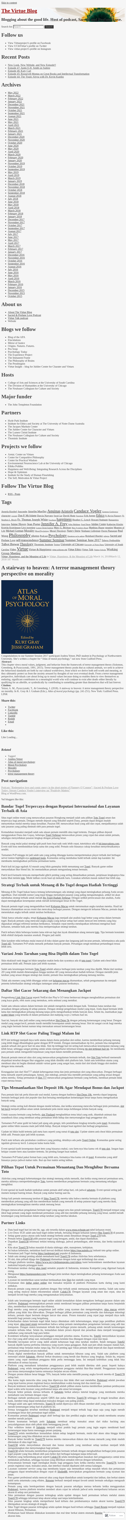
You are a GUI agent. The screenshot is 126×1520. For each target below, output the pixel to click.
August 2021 (14, 116)
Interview (5, 524)
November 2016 (16, 257)
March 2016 (14, 281)
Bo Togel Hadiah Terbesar (56, 897)
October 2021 (15, 110)
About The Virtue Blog (20, 312)
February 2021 (15, 131)
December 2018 (16, 184)
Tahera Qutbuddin (111, 540)
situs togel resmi (28, 1324)
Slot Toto (96, 1057)
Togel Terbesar (53, 835)
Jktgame (49, 1480)
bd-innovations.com (109, 843)
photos (35, 535)
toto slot (74, 1131)
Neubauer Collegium (90, 531)
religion (106, 536)
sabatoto (91, 1190)
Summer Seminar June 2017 (83, 540)
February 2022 (15, 98)
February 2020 (15, 157)
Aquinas (53, 511)
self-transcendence (27, 540)
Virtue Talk (87, 549)
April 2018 (13, 207)
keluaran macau (61, 980)
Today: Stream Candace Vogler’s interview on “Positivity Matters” (35, 790)
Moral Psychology (42, 531)
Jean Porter (33, 524)
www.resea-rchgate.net (77, 1229)
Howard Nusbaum (99, 520)
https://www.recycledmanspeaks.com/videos (59, 1262)
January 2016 (15, 287)
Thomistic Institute (43, 544)
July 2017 (13, 234)
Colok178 (65, 1291)
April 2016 (13, 278)
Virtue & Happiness (40, 549)
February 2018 (15, 213)
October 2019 (15, 166)
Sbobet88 (62, 1471)
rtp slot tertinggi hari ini (97, 1048)
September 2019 (16, 169)
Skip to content (9, 2)
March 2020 (14, 154)
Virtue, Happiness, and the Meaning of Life (23, 556)
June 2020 (13, 145)
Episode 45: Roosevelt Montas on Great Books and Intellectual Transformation (48, 73)
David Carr (58, 516)
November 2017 (16, 222)
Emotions (79, 516)
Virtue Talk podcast (18, 318)
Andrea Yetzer (15, 759)
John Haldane (74, 524)
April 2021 (13, 125)
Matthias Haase (97, 527)
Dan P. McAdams (27, 515)
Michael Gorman (14, 530)
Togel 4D (6, 943)
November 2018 (16, 187)
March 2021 (14, 128)
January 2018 (15, 216)
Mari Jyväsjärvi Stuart (80, 528)
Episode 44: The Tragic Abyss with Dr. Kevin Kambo (36, 76)
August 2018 (14, 195)
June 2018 (13, 201)
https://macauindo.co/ (82, 1250)
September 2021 (16, 113)
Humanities (113, 520)
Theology (26, 544)
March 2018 (14, 210)
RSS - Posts (14, 494)
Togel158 (28, 1238)
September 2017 (16, 228)
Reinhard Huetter (94, 535)
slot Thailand (48, 1114)
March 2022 (14, 95)
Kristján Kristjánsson (11, 527)
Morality (29, 530)
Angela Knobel (9, 511)
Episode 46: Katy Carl (19, 70)
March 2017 (14, 246)
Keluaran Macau (59, 906)
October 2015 (15, 296)
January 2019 (15, 181)
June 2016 (13, 272)
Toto (42, 1181)
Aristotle (67, 511)
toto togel (86, 960)
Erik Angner (89, 515)
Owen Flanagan (109, 531)
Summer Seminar (51, 540)
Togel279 (13, 1433)
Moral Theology (58, 531)
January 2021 (15, 134)
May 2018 (13, 204)
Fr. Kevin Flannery (113, 516)
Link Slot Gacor (23, 997)
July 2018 (13, 198)
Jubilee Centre (98, 524)
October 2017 (15, 225)
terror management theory (21, 773)
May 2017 (13, 240)
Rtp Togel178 (105, 1232)
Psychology (57, 535)
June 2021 (13, 119)
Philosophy (20, 535)
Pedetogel (45, 1259)
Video (13, 549)
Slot (69, 1279)
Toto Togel (99, 817)
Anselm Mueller (37, 511)
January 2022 (15, 101)
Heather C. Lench (81, 519)
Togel (87, 866)
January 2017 (15, 252)
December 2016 (16, 254)
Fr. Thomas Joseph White (32, 519)
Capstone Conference (110, 512)
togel (104, 1123)
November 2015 (16, 293)
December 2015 (16, 290)
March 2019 (14, 178)
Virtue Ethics (74, 549)
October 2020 (15, 142)
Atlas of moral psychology (21, 762)
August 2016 (14, 266)
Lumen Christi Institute (44, 528)
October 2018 (15, 190)
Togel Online (89, 1140)
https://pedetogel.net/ (48, 1253)
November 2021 (16, 107)
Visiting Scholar (100, 550)
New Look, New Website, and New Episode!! (32, 65)
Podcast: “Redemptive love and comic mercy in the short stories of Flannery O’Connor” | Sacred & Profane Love (59, 787)
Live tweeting (28, 527)
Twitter (57, 544)
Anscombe (22, 511)
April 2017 (13, 243)
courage (14, 516)
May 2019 (13, 172)
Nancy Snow (74, 530)
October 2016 (15, 260)
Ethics (100, 515)
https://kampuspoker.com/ (33, 1274)
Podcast (44, 535)
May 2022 (13, 92)
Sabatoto (30, 1356)
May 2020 (13, 148)
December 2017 (16, 219)
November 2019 (16, 163)
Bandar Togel (102, 1512)
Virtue (22, 548)
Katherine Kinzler (115, 524)
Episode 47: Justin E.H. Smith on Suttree (29, 68)
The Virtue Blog (19, 11)
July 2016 (13, 269)
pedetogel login (38, 858)
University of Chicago (72, 544)
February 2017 (15, 249)
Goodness (52, 520)
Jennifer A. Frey (54, 524)
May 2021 (13, 122)
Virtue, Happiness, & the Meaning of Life (71, 556)
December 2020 (16, 137)
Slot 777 (42, 1077)
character (6, 515)
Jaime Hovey (18, 524)
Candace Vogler (87, 511)
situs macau (110, 1309)
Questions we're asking (76, 536)
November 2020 (16, 139)
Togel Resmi (100, 1507)
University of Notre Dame (94, 545)
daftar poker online (36, 1282)
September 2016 (16, 263)
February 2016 (15, 284)
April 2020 (13, 151)
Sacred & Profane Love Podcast (24, 315)
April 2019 (13, 175)
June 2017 (13, 237)
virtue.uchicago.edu (59, 550)
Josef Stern (86, 524)
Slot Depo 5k (62, 1020)
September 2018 (16, 193)
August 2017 (14, 231)
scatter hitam (7, 1014)
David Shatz (69, 515)
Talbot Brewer (10, 544)
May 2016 (13, 275)
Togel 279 (95, 1235)
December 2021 (16, 104)
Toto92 (97, 1336)
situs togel (41, 1268)
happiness (64, 519)
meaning (109, 527)
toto (23, 878)
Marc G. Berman (62, 527)
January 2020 (15, 160)
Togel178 (98, 1210)
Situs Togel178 (51, 1198)
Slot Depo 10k (84, 1094)
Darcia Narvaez (45, 515)
